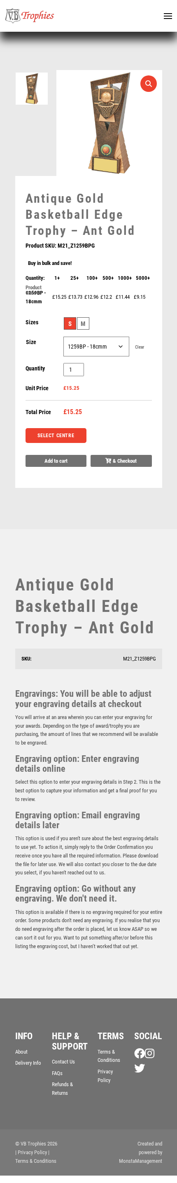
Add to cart (56, 461)
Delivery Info (28, 1063)
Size (31, 342)
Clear (139, 347)
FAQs (57, 1073)
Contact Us (63, 1062)
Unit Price (37, 388)
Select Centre (55, 435)
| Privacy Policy (31, 1152)
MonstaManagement (140, 1161)
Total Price (38, 412)
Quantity (35, 368)
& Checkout (124, 461)
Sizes (32, 322)
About (21, 1052)
